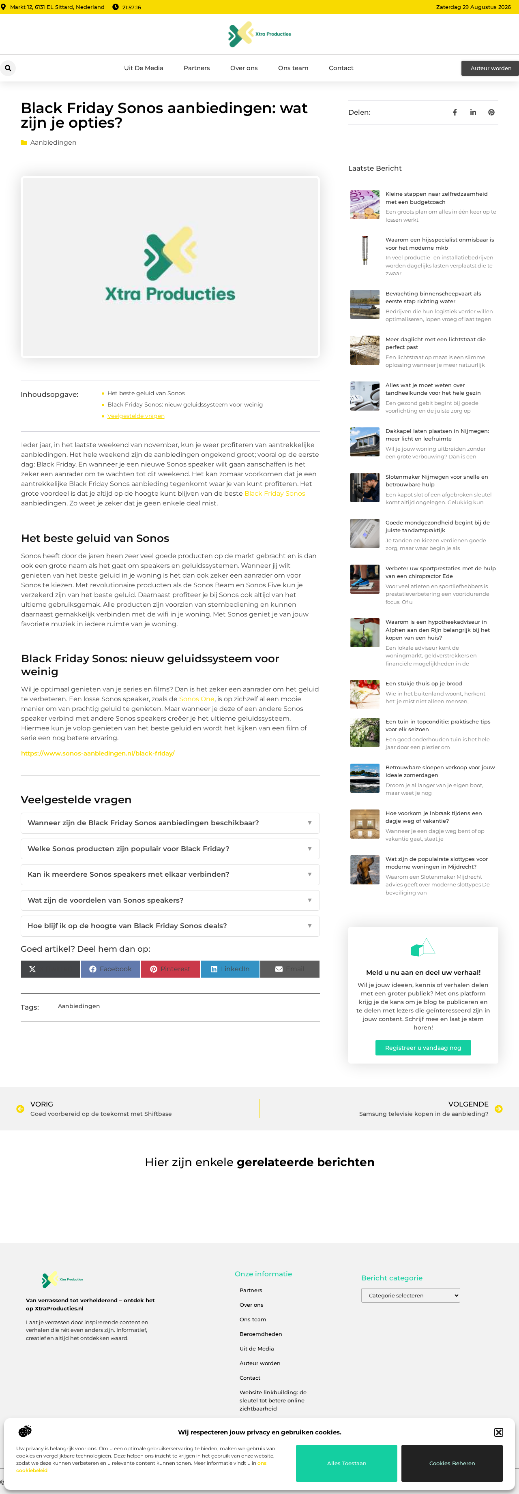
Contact (341, 68)
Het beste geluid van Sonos (146, 393)
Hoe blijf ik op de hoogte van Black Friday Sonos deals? (170, 926)
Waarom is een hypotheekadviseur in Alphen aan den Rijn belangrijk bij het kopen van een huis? (438, 630)
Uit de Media (257, 1348)
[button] (499, 1432)
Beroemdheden (261, 1334)
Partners (197, 68)
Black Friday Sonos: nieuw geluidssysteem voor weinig (185, 404)
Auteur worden (260, 1363)
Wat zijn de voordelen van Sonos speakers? (170, 900)
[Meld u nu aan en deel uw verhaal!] (423, 947)
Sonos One (196, 699)
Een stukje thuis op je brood (424, 683)
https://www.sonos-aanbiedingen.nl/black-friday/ (98, 753)
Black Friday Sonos (274, 493)
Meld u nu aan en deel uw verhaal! (423, 972)
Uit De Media (143, 68)
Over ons (244, 68)
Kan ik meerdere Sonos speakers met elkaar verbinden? (170, 874)
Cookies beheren (452, 1463)
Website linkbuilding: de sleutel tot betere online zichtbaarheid (273, 1400)
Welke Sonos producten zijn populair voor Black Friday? (170, 849)
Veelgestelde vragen (136, 416)
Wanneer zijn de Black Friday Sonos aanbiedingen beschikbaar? (170, 823)
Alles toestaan (347, 1463)
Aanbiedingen (53, 142)
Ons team (293, 68)
